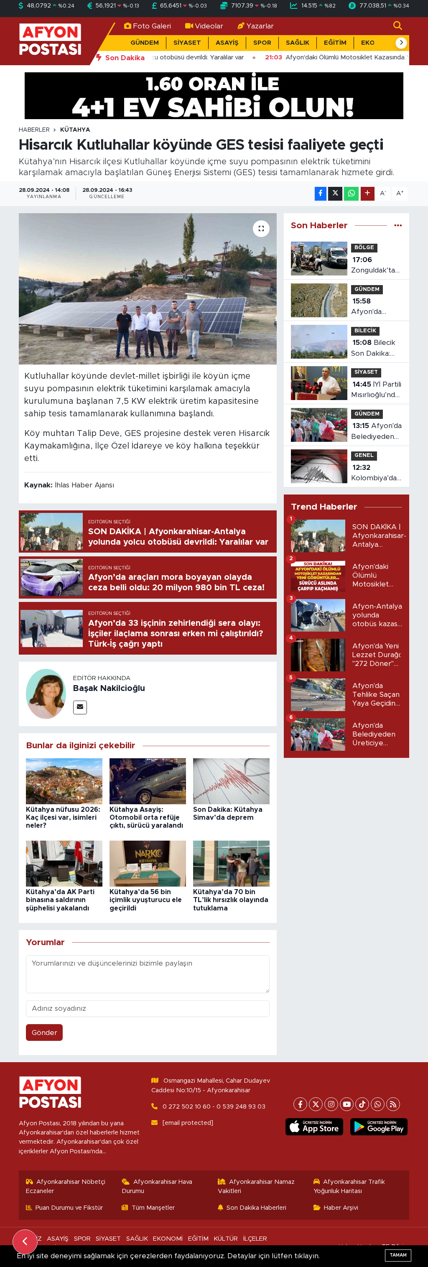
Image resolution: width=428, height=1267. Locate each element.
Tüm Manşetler (153, 1208)
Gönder (44, 1032)
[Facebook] (300, 1104)
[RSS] (393, 1104)
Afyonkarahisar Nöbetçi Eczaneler (66, 1186)
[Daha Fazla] (367, 194)
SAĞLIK (297, 43)
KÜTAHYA (75, 130)
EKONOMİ (168, 1239)
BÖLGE (364, 247)
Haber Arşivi (341, 1208)
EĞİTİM (335, 43)
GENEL (364, 455)
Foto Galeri (152, 26)
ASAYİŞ (227, 43)
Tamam (398, 1255)
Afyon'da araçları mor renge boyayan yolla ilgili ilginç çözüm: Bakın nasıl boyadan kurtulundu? (374, 307)
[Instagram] (331, 1104)
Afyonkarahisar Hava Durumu (157, 1186)
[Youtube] (347, 1104)
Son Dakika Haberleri (256, 1208)
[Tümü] (398, 225)
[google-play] (378, 1126)
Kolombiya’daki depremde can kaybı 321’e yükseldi (376, 474)
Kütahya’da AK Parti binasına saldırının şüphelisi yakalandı (60, 900)
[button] (401, 43)
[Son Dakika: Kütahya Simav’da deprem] (231, 780)
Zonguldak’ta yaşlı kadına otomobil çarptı (373, 266)
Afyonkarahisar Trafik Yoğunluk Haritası (349, 1186)
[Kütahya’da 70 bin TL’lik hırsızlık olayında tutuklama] (231, 863)
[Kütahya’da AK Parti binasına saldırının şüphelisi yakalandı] (64, 863)
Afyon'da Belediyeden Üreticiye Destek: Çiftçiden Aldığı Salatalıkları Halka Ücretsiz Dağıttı (376, 432)
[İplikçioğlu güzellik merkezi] (214, 95)
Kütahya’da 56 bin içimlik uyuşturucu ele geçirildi (146, 900)
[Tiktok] (362, 1104)
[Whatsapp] (378, 1104)
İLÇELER (255, 1239)
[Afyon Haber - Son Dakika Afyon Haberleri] (50, 40)
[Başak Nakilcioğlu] (46, 693)
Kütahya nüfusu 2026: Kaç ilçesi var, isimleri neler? (63, 817)
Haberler (34, 130)
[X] (316, 1104)
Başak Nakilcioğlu (109, 688)
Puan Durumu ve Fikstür (69, 1208)
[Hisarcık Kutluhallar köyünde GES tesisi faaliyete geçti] (148, 289)
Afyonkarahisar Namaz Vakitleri (256, 1186)
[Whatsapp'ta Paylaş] (351, 194)
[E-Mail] (80, 707)
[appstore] (314, 1126)
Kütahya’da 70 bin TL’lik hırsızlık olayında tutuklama (230, 900)
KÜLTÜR (226, 1239)
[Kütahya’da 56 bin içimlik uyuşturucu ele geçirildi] (148, 863)
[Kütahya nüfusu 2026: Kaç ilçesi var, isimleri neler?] (64, 780)
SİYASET (187, 43)
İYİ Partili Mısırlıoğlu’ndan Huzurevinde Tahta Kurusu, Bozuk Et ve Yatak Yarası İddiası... (377, 390)
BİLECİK (365, 331)
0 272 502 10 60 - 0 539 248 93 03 (214, 1107)
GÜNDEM (144, 43)
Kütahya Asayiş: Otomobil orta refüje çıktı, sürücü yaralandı (146, 817)
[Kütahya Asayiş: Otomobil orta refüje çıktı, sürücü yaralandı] (148, 780)
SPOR (262, 43)
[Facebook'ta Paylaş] (320, 194)
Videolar (209, 26)
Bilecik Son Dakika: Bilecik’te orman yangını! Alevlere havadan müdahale (376, 349)
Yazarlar (260, 26)
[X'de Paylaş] (335, 194)
